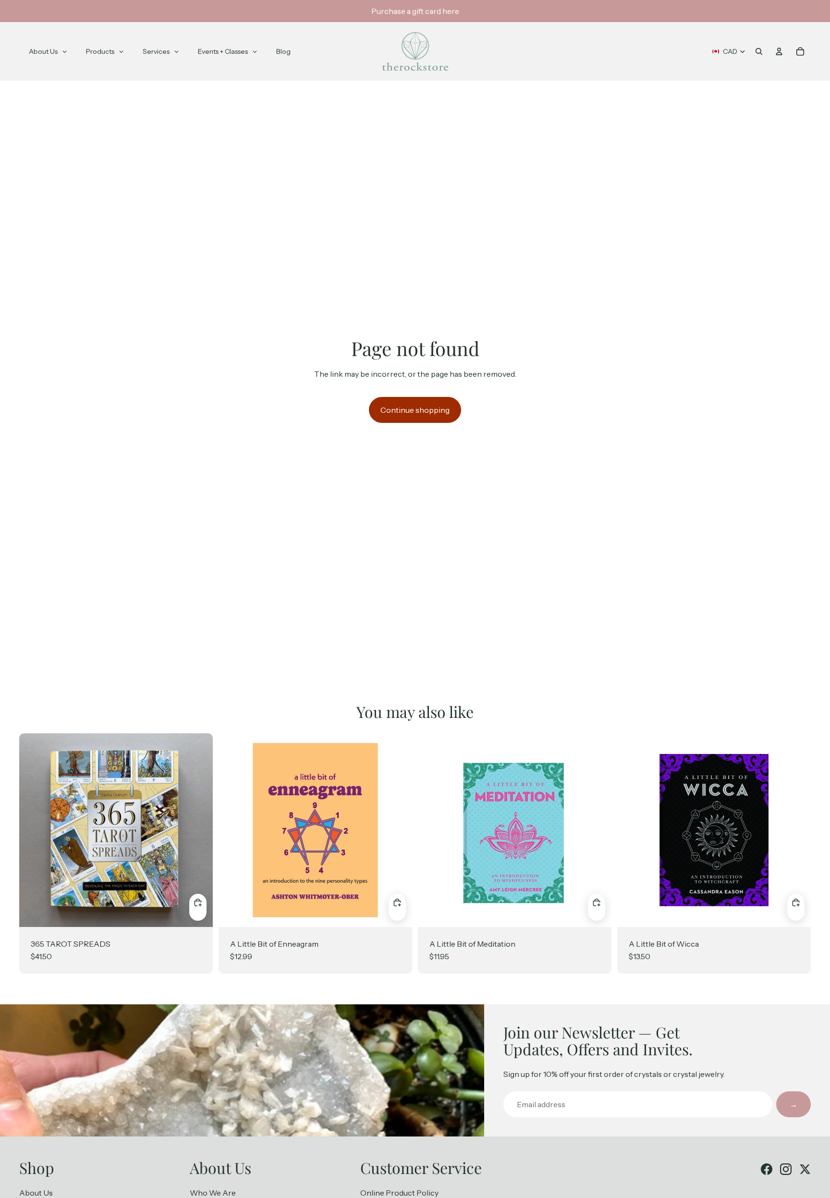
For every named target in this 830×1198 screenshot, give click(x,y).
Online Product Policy (399, 1193)
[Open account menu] (779, 51)
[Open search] (758, 51)
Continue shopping (415, 410)
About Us (36, 1193)
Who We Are (213, 1193)
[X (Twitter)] (805, 1169)
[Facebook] (766, 1169)
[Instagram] (786, 1169)
